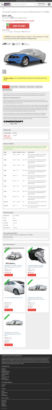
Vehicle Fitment (14, 86)
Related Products (7, 89)
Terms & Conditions (5, 379)
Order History (4, 401)
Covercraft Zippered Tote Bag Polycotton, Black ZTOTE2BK (35, 266)
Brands (3, 391)
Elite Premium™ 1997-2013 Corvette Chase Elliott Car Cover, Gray (36, 299)
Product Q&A (38, 86)
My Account (4, 400)
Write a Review (17, 32)
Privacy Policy (4, 378)
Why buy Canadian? (5, 374)
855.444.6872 (20, 0)
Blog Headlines (5, 395)
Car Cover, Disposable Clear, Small (13, 297)
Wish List (3, 403)
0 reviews (11, 32)
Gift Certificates (5, 392)
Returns (3, 386)
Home (3, 8)
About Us (3, 375)
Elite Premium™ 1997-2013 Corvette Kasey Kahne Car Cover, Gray (12, 334)
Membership (4, 405)
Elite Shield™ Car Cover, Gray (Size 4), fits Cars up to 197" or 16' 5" (13, 266)
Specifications (30, 86)
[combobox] (26, 239)
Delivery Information (5, 376)
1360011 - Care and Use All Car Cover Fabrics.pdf (8, 137)
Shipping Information (6, 371)
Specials (3, 394)
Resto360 (3, 368)
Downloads (22, 86)
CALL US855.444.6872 (27, 44)
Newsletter (4, 404)
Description (6, 86)
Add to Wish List (26, 32)
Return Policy (4, 370)
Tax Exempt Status (5, 372)
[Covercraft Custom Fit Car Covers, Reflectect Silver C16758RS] (25, 57)
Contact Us (26, 0)
